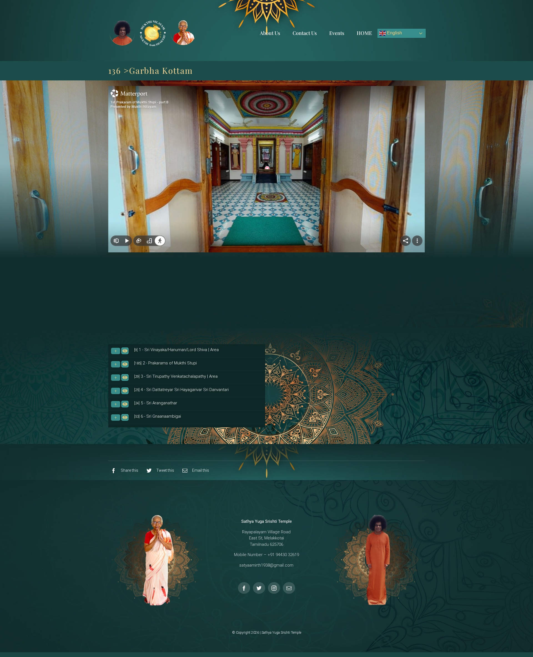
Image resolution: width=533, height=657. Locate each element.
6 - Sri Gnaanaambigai (157, 416)
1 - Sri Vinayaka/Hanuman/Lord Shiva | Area (176, 349)
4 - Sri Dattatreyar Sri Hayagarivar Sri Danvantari (181, 389)
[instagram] (274, 588)
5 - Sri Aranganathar (155, 402)
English (394, 33)
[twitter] (259, 588)
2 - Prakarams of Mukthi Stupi (165, 363)
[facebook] (244, 588)
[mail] (289, 588)
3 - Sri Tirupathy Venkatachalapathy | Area (176, 376)
